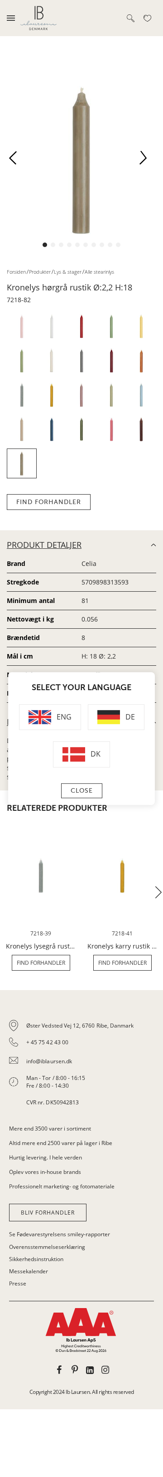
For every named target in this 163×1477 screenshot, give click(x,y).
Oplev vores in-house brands (45, 1172)
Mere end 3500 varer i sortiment (50, 1128)
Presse (17, 1283)
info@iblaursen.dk (49, 1061)
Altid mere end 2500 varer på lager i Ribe (60, 1143)
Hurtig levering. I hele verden (45, 1157)
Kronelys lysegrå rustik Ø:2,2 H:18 (41, 946)
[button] (16, 160)
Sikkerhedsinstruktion (36, 1259)
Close (82, 790)
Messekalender (28, 1271)
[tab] (81, 1064)
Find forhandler (48, 502)
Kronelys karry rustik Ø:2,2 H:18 (122, 946)
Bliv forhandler (48, 1212)
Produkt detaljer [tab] (44, 544)
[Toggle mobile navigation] (11, 18)
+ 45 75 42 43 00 (47, 1042)
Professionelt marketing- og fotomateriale (62, 1186)
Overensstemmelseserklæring (47, 1247)
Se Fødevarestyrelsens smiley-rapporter (59, 1234)
